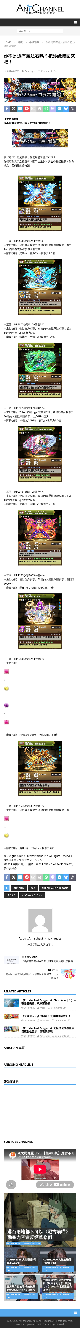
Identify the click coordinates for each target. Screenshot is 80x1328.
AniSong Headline (18, 1065)
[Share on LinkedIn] (20, 109)
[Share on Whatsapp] (46, 109)
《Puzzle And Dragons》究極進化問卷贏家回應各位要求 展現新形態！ (47, 1029)
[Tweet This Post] (13, 109)
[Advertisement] (32, 1112)
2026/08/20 (14, 1243)
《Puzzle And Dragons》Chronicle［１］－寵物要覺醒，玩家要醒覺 (48, 1001)
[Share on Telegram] (59, 109)
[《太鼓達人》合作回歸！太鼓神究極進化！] (11, 1016)
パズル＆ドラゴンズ (32, 895)
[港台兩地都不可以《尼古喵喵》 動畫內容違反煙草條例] (40, 1220)
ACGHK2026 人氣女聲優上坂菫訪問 (57, 1261)
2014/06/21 (13, 71)
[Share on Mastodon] (52, 109)
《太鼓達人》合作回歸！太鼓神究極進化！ (46, 1016)
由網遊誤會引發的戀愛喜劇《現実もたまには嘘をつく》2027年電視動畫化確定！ (57, 1285)
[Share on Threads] (72, 109)
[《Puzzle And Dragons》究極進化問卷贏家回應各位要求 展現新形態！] (11, 1029)
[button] (75, 22)
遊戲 (20, 42)
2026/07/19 (51, 1294)
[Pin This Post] (26, 109)
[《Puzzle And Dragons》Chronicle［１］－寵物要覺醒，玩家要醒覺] (11, 1003)
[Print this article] (39, 109)
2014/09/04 (29, 1020)
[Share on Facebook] (7, 109)
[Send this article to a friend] (33, 109)
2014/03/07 (29, 1035)
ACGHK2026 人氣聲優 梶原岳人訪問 (21, 1261)
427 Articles (54, 938)
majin (43, 1007)
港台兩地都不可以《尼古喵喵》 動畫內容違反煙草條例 (38, 1234)
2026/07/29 (14, 1294)
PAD (33, 888)
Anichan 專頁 (14, 1048)
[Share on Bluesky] (66, 109)
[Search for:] (40, 30)
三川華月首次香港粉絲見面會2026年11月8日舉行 (21, 1288)
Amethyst (30, 71)
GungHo (18, 888)
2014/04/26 (29, 1007)
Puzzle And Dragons (55, 888)
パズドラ (11, 895)
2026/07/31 (14, 1267)
